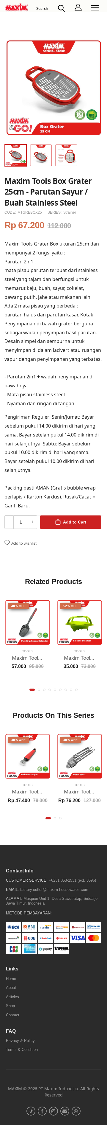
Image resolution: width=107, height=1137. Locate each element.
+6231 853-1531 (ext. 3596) (72, 880)
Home (11, 978)
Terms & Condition (22, 1049)
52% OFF (70, 606)
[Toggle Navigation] (95, 7)
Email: (12, 889)
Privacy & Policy (20, 1040)
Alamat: (14, 898)
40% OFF (18, 606)
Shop (10, 1006)
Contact (12, 1015)
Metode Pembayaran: (29, 913)
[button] (32, 689)
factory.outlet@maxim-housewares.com (54, 889)
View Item (28, 639)
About (11, 987)
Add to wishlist (23, 543)
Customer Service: (27, 880)
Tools (27, 651)
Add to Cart (74, 522)
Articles (12, 997)
